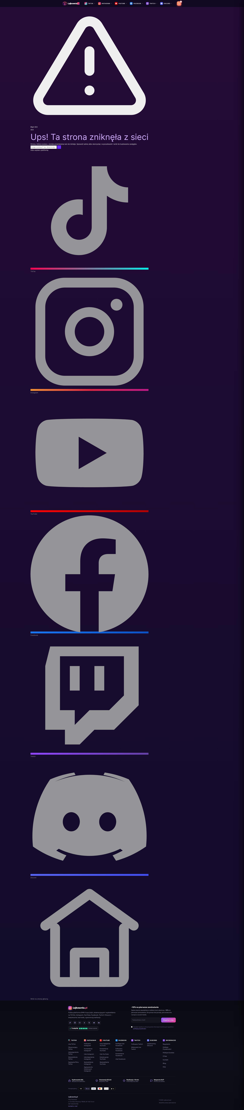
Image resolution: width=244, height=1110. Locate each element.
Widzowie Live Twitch (136, 1048)
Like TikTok (72, 1044)
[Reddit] (94, 1023)
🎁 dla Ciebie (12, 1107)
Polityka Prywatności (167, 1048)
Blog (164, 1063)
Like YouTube (104, 1054)
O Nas (165, 1056)
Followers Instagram (87, 1044)
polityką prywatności (139, 1029)
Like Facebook (120, 1059)
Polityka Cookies (168, 1053)
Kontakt (165, 1060)
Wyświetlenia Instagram (88, 1063)
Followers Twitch (137, 1044)
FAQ (164, 1067)
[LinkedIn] (99, 1023)
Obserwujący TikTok (72, 1048)
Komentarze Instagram (88, 1049)
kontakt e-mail (72, 1106)
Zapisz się (168, 1020)
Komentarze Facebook (120, 1054)
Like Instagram (89, 1054)
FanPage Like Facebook (120, 1044)
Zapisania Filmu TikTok (73, 1063)
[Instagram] (75, 1023)
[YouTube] (80, 1023)
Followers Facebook (119, 1049)
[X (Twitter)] (89, 1023)
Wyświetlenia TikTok (72, 1058)
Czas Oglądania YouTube (105, 1044)
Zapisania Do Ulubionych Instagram (88, 1069)
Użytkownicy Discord (151, 1044)
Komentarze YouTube (104, 1049)
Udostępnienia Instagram (89, 1058)
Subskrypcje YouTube (104, 1058)
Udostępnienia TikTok (73, 1053)
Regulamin (166, 1044)
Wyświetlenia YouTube (104, 1063)
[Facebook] (84, 1023)
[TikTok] (70, 1023)
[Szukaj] (59, 147)
